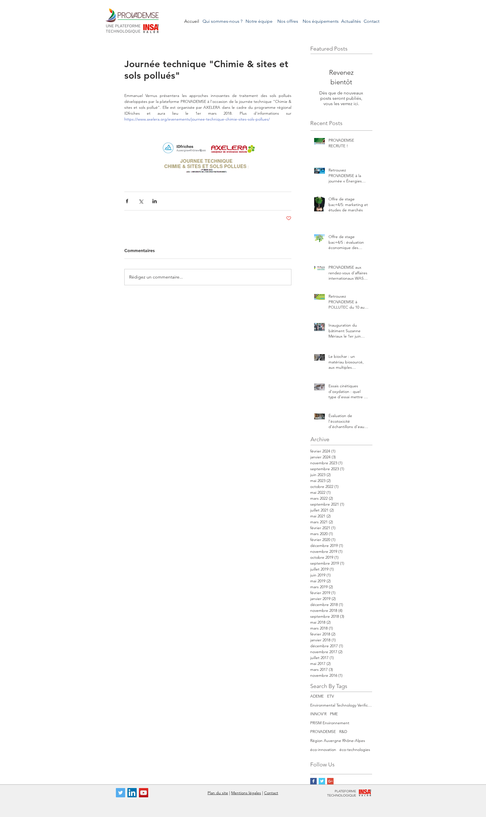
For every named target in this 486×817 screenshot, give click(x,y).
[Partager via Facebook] (127, 201)
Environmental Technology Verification (341, 705)
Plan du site (218, 792)
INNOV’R (318, 713)
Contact (271, 792)
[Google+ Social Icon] (330, 781)
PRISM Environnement (329, 722)
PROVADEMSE (323, 731)
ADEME (317, 696)
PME (334, 713)
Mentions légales (246, 792)
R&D (343, 731)
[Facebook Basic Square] (313, 781)
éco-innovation (323, 749)
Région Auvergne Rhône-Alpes (337, 740)
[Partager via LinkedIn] (154, 201)
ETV (330, 696)
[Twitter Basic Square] (322, 781)
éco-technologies (354, 749)
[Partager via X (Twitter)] (140, 201)
